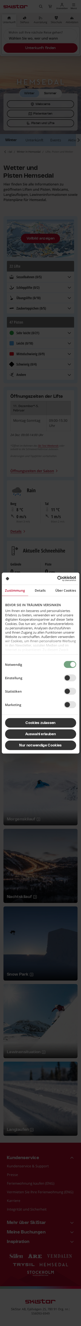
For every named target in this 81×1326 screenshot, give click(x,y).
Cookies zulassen (40, 722)
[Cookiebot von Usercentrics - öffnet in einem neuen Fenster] (57, 579)
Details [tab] (40, 590)
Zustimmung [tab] (15, 590)
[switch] (70, 677)
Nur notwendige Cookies (40, 745)
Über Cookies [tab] (65, 590)
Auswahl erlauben (40, 734)
